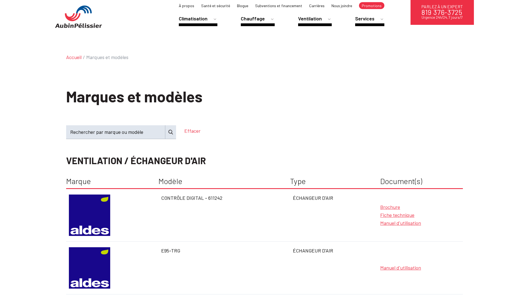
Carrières (317, 5)
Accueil (74, 57)
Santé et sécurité (215, 5)
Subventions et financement (278, 5)
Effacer (192, 131)
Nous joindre (341, 5)
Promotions (372, 5)
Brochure (390, 207)
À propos (186, 5)
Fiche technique (397, 215)
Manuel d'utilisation (400, 223)
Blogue (242, 5)
